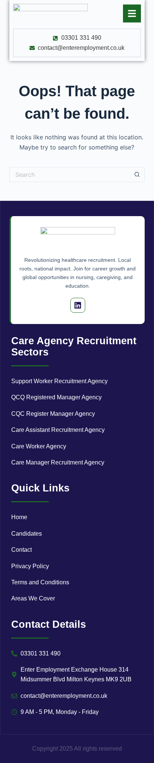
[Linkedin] (77, 305)
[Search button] (137, 174)
